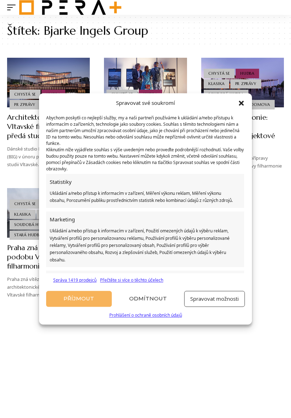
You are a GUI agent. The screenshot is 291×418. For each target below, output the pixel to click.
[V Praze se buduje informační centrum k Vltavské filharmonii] (145, 82)
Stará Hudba (28, 234)
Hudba (247, 73)
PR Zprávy (24, 104)
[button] (241, 103)
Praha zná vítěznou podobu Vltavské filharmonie (37, 257)
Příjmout (79, 298)
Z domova (258, 104)
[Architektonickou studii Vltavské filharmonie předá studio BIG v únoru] (48, 82)
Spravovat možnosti (214, 299)
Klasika (216, 83)
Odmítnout (148, 298)
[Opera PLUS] (70, 7)
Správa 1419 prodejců (75, 280)
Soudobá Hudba (32, 224)
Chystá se (25, 94)
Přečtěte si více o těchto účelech (131, 280)
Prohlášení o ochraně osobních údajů (145, 315)
